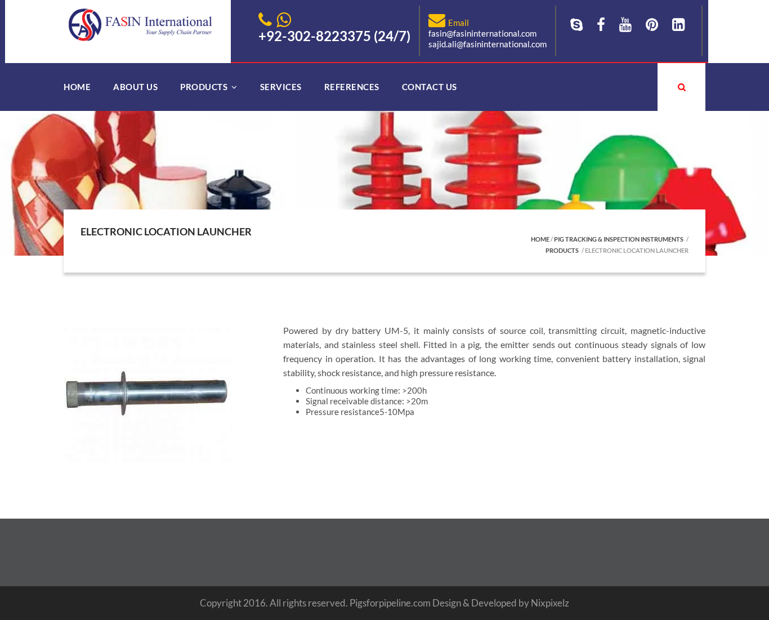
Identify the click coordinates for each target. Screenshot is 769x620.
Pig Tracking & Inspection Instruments (618, 239)
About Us (135, 87)
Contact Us (429, 87)
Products (203, 87)
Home (77, 87)
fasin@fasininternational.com (482, 33)
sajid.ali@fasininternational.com (487, 44)
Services (281, 87)
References (351, 87)
